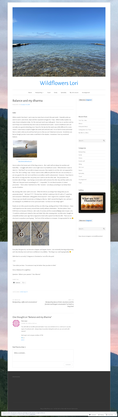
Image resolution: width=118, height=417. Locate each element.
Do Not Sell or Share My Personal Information (66, 408)
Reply (22, 340)
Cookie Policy (32, 414)
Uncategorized (86, 92)
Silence (80, 123)
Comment (68, 364)
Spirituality (63, 92)
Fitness (80, 158)
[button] (88, 206)
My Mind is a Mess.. (84, 132)
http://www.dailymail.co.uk (25, 161)
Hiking (80, 164)
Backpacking (38, 92)
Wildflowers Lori (59, 83)
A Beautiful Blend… (83, 126)
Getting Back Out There (85, 129)
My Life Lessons (74, 92)
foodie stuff (82, 161)
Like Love (81, 167)
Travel (48, 92)
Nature (30, 92)
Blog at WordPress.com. (46, 408)
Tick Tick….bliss (83, 120)
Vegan (80, 182)
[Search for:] (92, 140)
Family (55, 92)
